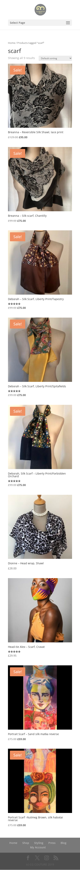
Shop (25, 843)
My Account (38, 847)
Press (52, 843)
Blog (63, 843)
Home (11, 43)
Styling (38, 843)
